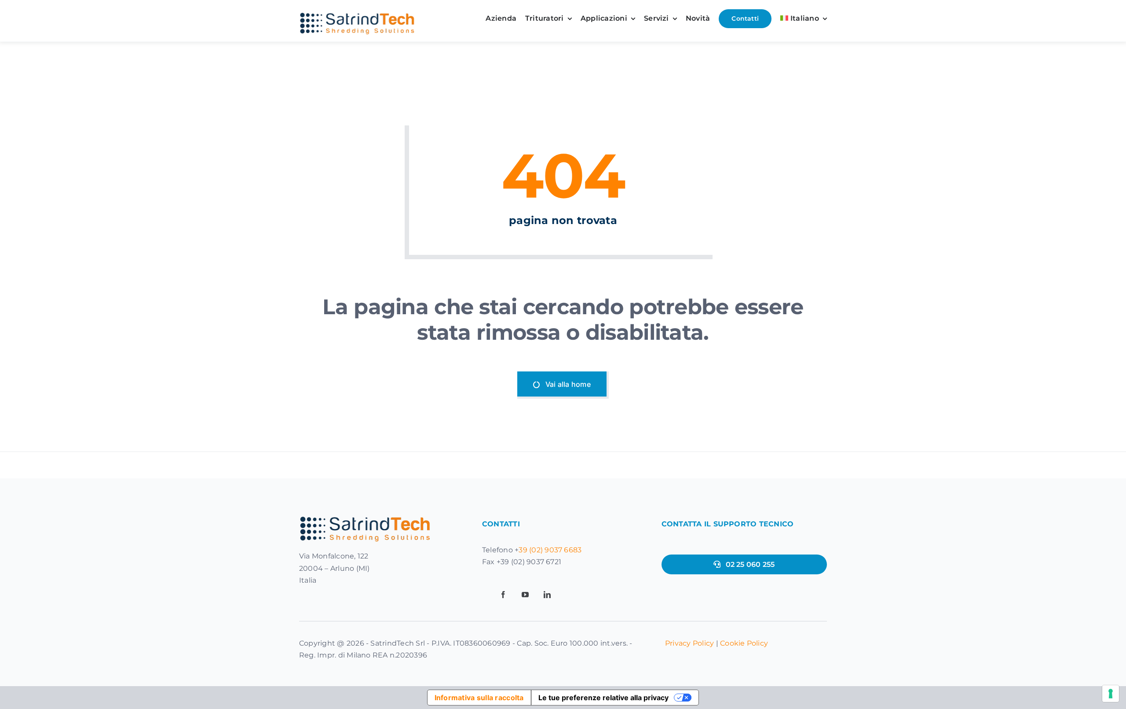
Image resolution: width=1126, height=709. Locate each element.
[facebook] (503, 594)
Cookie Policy (744, 643)
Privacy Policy (689, 643)
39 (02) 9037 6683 (550, 550)
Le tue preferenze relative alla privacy (603, 697)
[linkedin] (547, 594)
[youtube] (525, 594)
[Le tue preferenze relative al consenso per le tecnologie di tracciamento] (1110, 693)
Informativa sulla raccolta (479, 697)
